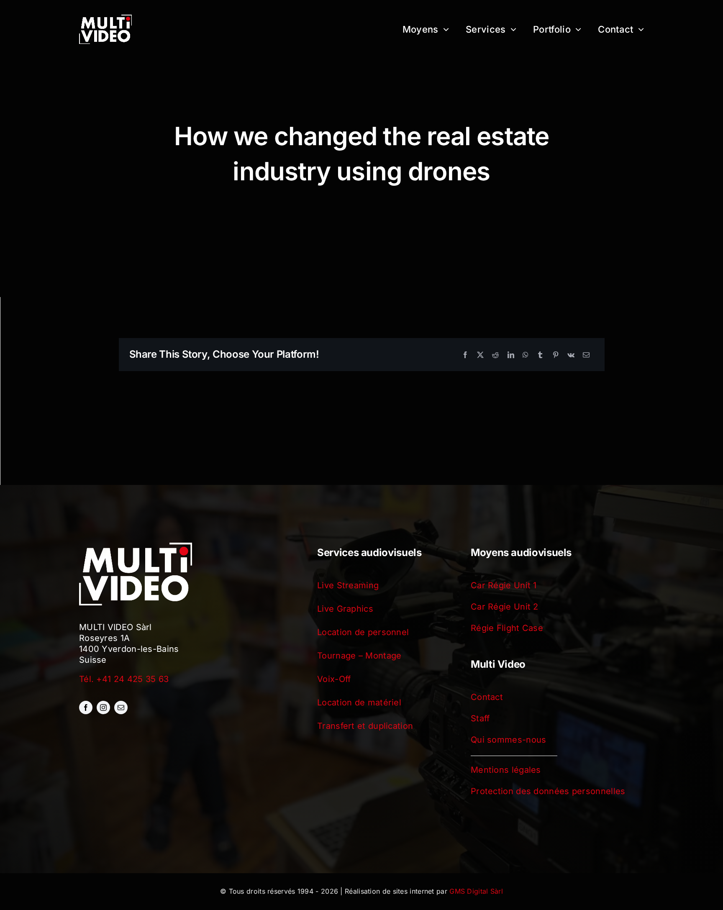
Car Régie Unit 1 (504, 585)
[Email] (586, 354)
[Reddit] (495, 354)
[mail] (121, 707)
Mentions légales (506, 770)
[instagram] (103, 707)
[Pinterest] (555, 354)
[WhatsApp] (525, 354)
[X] (480, 354)
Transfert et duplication (365, 726)
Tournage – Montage (359, 656)
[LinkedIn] (510, 354)
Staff (480, 718)
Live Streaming (348, 585)
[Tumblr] (540, 354)
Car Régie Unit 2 (504, 607)
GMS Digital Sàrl (476, 891)
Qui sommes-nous (508, 740)
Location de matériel (359, 702)
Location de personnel (363, 632)
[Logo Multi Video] (105, 19)
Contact (487, 697)
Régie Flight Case (507, 628)
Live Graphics (345, 609)
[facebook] (85, 707)
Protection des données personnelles (548, 791)
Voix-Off (334, 679)
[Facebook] (465, 354)
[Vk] (571, 354)
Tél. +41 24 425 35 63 (124, 679)
